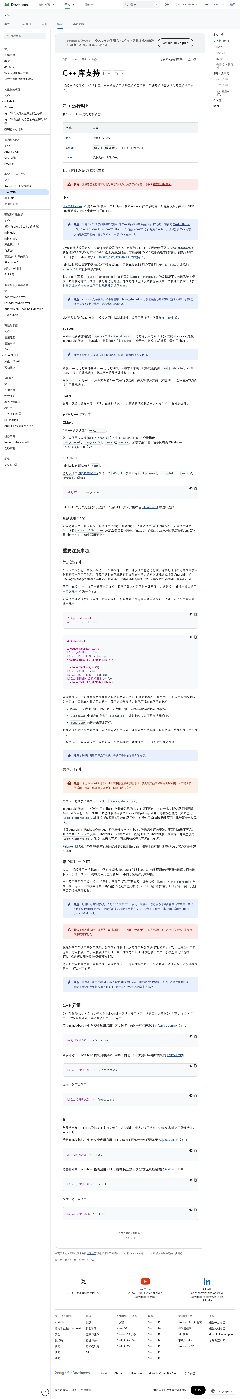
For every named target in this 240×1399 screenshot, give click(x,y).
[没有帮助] (195, 59)
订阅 (198, 1390)
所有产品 (190, 1373)
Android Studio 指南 (190, 1322)
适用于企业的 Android (68, 1328)
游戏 (88, 1322)
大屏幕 (120, 1322)
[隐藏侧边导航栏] (45, 1392)
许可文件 (167, 317)
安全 (57, 1334)
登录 (233, 4)
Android (60, 1322)
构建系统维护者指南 (76, 286)
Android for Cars (126, 1340)
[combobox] (141, 4)
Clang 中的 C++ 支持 (118, 234)
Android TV (123, 1346)
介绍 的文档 (115, 257)
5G (88, 1352)
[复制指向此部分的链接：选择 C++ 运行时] (94, 414)
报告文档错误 (217, 1328)
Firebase (136, 1373)
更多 (87, 4)
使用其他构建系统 (105, 286)
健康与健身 (92, 1334)
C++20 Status (114, 229)
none (69, 157)
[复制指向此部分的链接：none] (75, 396)
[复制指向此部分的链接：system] (79, 328)
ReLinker (68, 846)
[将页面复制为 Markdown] (116, 74)
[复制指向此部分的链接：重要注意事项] (93, 551)
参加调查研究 (217, 1340)
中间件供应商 (118, 787)
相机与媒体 (92, 1340)
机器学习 (91, 1328)
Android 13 (154, 1346)
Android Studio (214, 4)
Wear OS (122, 1328)
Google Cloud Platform (163, 1373)
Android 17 (154, 1322)
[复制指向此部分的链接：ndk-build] (81, 458)
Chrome (119, 1373)
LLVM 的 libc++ (72, 206)
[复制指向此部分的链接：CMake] (77, 423)
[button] (24, 101)
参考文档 (78, 24)
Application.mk (88, 473)
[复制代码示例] (195, 488)
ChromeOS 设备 (126, 1334)
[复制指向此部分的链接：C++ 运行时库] (94, 106)
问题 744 (139, 355)
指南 (60, 24)
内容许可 (91, 1253)
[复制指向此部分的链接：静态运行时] (85, 562)
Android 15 (154, 1334)
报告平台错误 (217, 1322)
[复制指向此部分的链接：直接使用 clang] (89, 518)
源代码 (59, 1340)
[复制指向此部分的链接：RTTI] (76, 1120)
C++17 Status (89, 229)
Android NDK (186, 1346)
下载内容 (25, 24)
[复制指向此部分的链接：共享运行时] (85, 769)
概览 (7, 24)
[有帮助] (189, 59)
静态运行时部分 (162, 184)
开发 (67, 4)
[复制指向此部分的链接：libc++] (77, 198)
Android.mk (174, 1055)
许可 (74, 1390)
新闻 (57, 1346)
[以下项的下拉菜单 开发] (75, 4)
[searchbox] (25, 36)
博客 (57, 1352)
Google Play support (221, 1334)
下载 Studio (185, 1340)
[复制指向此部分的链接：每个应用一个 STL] (96, 862)
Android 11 (154, 1358)
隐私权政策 (92, 1346)
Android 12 (154, 1352)
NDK (7, 15)
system (70, 147)
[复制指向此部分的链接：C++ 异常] (84, 1006)
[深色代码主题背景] (191, 488)
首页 (65, 59)
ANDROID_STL (72, 447)
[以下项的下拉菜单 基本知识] (55, 4)
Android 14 (154, 1340)
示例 (44, 24)
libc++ (69, 138)
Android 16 (154, 1328)
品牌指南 (86, 1390)
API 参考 (183, 1334)
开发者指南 (184, 1328)
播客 (57, 1358)
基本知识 (44, 4)
